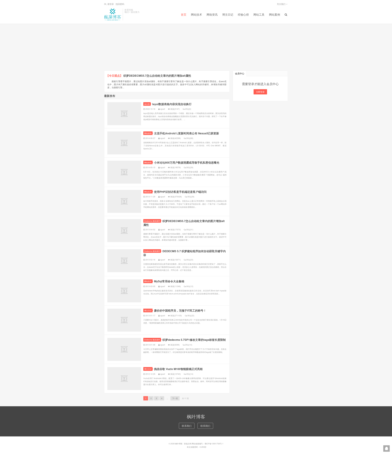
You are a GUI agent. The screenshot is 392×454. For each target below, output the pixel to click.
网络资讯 (148, 133)
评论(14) (188, 344)
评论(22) (190, 315)
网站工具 (258, 14)
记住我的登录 (181, 29)
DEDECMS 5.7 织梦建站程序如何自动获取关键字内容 (184, 253)
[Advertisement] (196, 47)
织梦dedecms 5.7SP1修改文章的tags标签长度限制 (194, 340)
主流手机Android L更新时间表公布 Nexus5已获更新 (186, 133)
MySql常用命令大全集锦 (169, 281)
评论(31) (189, 229)
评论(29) (189, 167)
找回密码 (120, 4)
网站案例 (274, 14)
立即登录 (260, 91)
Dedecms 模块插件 (152, 221)
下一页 (175, 398)
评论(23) (189, 259)
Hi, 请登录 (109, 4)
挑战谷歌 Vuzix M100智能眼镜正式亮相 (178, 369)
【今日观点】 (114, 76)
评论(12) (189, 286)
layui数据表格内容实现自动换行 (172, 104)
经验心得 (243, 14)
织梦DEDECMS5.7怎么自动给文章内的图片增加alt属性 (157, 76)
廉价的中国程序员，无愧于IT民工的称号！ (180, 310)
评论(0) (188, 109)
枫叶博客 (112, 14)
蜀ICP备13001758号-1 (214, 443)
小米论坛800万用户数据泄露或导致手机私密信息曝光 (186, 162)
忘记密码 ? (214, 29)
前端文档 (187, 443)
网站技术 (148, 191)
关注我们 (281, 4)
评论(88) (189, 138)
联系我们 (187, 426)
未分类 (147, 104)
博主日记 (227, 14)
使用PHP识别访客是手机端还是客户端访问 (180, 192)
